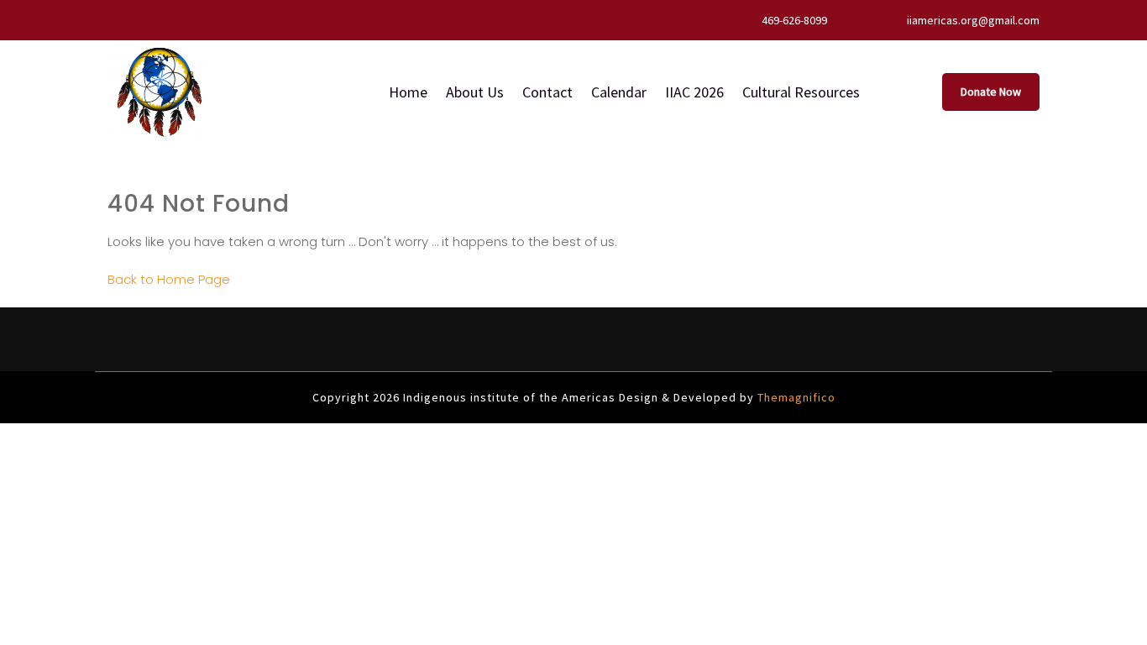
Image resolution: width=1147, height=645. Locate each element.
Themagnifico (794, 397)
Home (408, 92)
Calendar (619, 92)
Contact (547, 92)
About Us (475, 92)
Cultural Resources (801, 92)
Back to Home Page (168, 279)
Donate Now (991, 91)
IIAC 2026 (694, 92)
